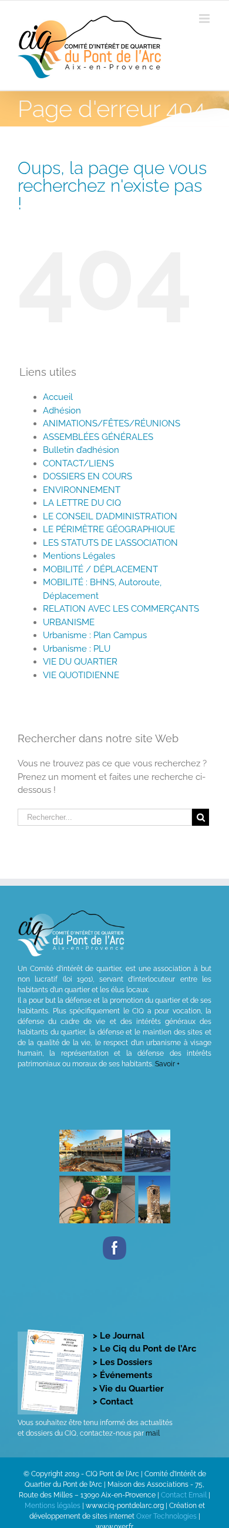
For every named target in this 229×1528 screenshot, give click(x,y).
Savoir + (167, 1064)
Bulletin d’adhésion (81, 450)
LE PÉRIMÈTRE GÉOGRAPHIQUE (109, 529)
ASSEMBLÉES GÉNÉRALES (98, 437)
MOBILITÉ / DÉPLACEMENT (100, 569)
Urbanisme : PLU (76, 648)
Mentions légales (52, 1506)
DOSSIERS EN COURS (87, 476)
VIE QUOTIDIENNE (81, 675)
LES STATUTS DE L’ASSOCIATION (110, 543)
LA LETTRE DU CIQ (82, 503)
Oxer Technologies (167, 1516)
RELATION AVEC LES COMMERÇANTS (121, 608)
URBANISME (69, 622)
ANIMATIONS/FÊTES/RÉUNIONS (111, 423)
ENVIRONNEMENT (81, 490)
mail (153, 1433)
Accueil (58, 397)
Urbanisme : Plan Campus (95, 635)
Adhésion (62, 410)
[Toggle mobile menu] (205, 18)
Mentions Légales (79, 556)
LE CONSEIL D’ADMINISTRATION (110, 516)
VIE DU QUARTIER (80, 661)
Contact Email (184, 1495)
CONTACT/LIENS (78, 463)
